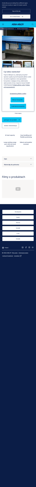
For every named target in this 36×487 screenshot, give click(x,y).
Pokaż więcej (18, 113)
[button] (16, 11)
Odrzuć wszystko (17, 100)
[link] (16, 17)
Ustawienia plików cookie (18, 93)
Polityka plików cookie (19, 85)
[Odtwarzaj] (18, 189)
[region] (18, 89)
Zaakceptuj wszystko (18, 106)
